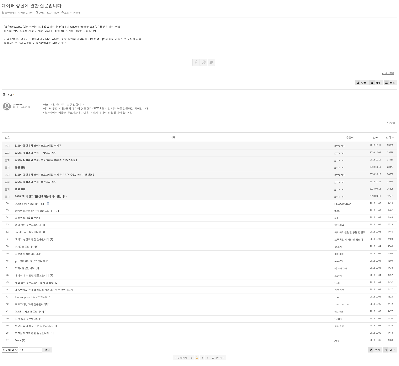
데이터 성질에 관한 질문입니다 (32, 5)
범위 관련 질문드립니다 (28, 224)
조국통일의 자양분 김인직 (348, 239)
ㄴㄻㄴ (338, 297)
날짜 (375, 137)
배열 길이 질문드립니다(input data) (34, 282)
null (336, 218)
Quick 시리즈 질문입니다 (29, 311)
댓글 (392, 122)
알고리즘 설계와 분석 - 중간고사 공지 (35, 182)
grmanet (18, 104)
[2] (51, 275)
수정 (363, 82)
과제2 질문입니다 (24, 246)
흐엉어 (338, 275)
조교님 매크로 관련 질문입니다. (32, 333)
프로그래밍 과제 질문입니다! (31, 304)
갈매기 (338, 246)
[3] (36, 246)
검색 (47, 349)
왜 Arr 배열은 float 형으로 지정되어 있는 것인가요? (43, 289)
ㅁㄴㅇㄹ (339, 326)
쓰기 (377, 350)
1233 (337, 283)
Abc (336, 340)
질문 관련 (20, 167)
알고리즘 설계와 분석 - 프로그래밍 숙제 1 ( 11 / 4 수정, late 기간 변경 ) (54, 174)
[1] (44, 203)
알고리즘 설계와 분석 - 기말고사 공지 (35, 152)
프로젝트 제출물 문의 (27, 217)
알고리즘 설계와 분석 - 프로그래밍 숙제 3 (38, 145)
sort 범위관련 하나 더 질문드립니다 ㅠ (36, 210)
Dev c (18, 340)
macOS (338, 261)
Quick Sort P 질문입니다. (29, 203)
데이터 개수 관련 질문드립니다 (32, 275)
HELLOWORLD (342, 204)
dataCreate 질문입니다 (28, 232)
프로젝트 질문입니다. (27, 254)
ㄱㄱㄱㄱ (339, 290)
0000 (337, 211)
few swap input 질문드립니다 (31, 297)
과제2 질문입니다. (25, 268)
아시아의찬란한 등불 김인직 (350, 232)
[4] (43, 232)
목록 (392, 82)
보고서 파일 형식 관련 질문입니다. (34, 326)
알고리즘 (339, 225)
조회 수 (390, 137)
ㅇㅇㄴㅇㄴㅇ (341, 304)
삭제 (378, 82)
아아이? (338, 311)
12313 (338, 319)
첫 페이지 (182, 357)
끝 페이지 (217, 357)
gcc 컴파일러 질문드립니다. (30, 261)
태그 (392, 350)
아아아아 (339, 254)
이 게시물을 (388, 73)
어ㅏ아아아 (340, 268)
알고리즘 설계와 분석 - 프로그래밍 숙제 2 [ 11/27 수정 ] (46, 160)
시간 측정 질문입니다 (27, 319)
